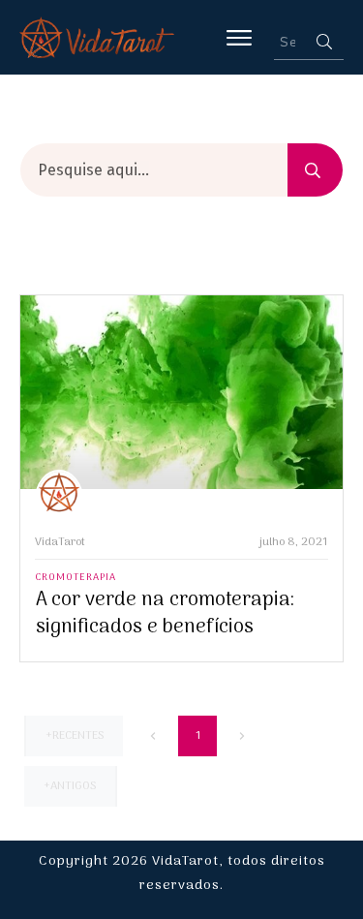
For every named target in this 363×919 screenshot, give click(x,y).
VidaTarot (60, 542)
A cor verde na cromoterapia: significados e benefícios (165, 614)
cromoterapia (75, 577)
